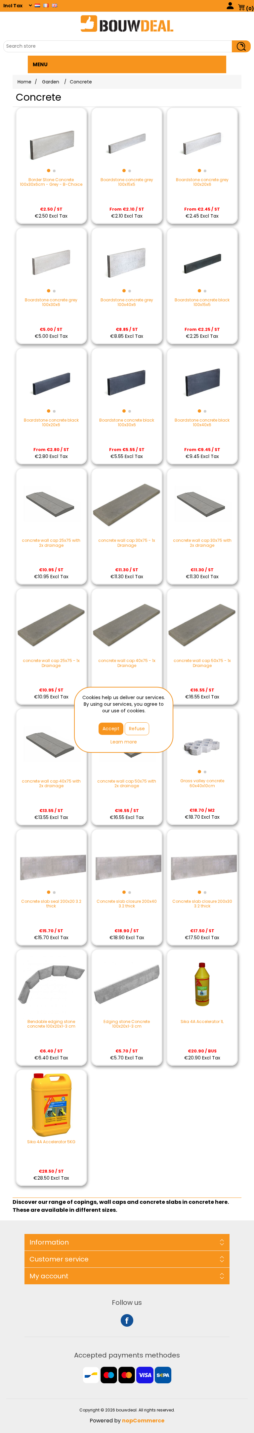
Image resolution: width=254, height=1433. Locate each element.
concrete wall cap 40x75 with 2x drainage (51, 784)
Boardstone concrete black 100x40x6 (202, 423)
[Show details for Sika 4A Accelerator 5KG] (51, 1105)
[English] (55, 5)
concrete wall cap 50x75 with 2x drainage (126, 784)
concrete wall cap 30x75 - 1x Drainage (126, 543)
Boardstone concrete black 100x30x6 (126, 423)
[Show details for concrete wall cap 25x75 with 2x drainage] (51, 503)
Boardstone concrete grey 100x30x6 (51, 302)
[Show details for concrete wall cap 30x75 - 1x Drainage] (126, 503)
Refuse (137, 728)
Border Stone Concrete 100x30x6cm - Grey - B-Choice (51, 182)
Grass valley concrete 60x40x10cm (202, 783)
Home (24, 81)
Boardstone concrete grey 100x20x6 (202, 182)
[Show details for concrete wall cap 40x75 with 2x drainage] (51, 744)
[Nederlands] (37, 5)
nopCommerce (143, 1420)
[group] (51, 143)
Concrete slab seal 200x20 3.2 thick (51, 904)
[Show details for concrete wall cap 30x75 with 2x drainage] (202, 503)
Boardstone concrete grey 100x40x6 (127, 302)
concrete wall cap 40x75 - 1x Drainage (126, 663)
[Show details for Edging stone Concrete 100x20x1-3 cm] (126, 984)
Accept (111, 728)
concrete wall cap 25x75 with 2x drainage (51, 543)
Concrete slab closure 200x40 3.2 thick (127, 904)
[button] (48, 170)
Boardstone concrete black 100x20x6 (51, 423)
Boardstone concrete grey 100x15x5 (127, 182)
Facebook (127, 1320)
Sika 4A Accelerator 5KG (51, 1142)
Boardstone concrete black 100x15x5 (202, 302)
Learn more (123, 742)
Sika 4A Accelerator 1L (202, 1021)
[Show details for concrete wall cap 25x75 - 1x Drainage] (51, 623)
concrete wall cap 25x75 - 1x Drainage (51, 663)
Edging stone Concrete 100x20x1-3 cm (127, 1024)
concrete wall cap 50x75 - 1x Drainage (202, 663)
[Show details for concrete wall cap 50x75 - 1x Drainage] (202, 623)
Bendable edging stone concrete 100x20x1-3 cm (51, 1024)
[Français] (46, 5)
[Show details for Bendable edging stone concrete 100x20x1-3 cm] (51, 984)
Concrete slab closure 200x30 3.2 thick (202, 904)
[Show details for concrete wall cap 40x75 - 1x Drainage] (126, 623)
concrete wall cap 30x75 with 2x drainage (202, 543)
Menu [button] (40, 64)
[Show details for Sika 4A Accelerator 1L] (202, 984)
